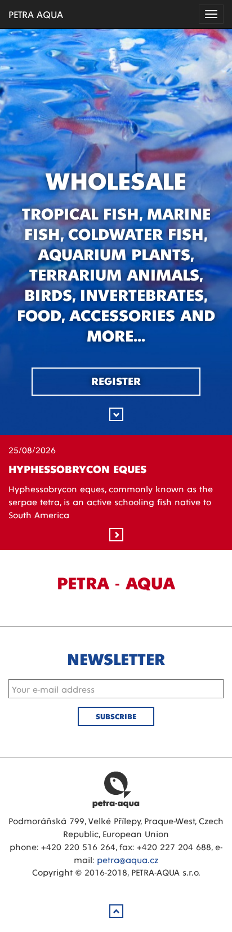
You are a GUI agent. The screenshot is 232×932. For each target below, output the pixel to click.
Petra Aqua (116, 789)
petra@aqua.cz (127, 859)
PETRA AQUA (35, 14)
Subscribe (116, 716)
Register (116, 380)
